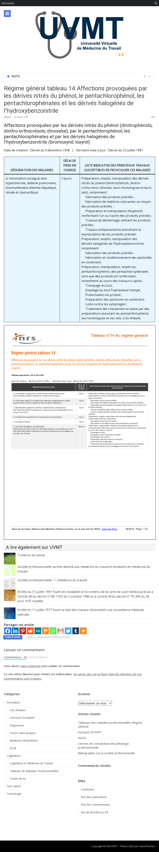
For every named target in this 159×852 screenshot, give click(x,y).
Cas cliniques (18, 710)
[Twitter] (68, 630)
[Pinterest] (22, 630)
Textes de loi (18, 778)
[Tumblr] (75, 630)
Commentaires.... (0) (15, 657)
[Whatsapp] (53, 630)
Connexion (7, 3)
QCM (13, 748)
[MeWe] (38, 630)
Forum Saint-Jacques (23, 733)
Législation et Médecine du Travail (31, 763)
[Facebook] (7, 630)
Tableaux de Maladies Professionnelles (48, 637)
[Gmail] (60, 630)
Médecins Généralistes (24, 740)
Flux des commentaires (95, 804)
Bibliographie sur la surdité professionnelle (106, 753)
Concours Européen (22, 717)
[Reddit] (30, 630)
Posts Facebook (38, 657)
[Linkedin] (15, 630)
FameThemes (147, 846)
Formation (13, 702)
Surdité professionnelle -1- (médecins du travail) (52, 580)
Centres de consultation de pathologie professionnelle (103, 745)
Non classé (14, 786)
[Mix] (45, 630)
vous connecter (30, 666)
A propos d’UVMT (90, 732)
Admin (7, 117)
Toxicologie (14, 794)
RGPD (16, 76)
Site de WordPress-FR (94, 812)
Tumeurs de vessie (31, 555)
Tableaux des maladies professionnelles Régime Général (110, 724)
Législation (13, 755)
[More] (83, 630)
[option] (82, 76)
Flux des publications (94, 797)
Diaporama (17, 725)
